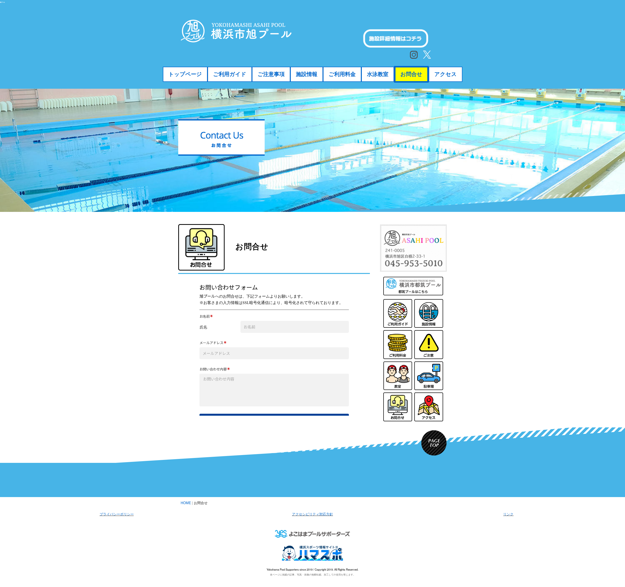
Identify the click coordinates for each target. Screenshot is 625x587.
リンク (508, 513)
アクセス (445, 74)
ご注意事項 (271, 74)
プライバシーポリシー (117, 513)
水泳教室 (377, 74)
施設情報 (306, 74)
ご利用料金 (342, 74)
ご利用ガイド (229, 74)
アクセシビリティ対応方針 (312, 513)
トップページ (185, 74)
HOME (186, 502)
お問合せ (411, 74)
